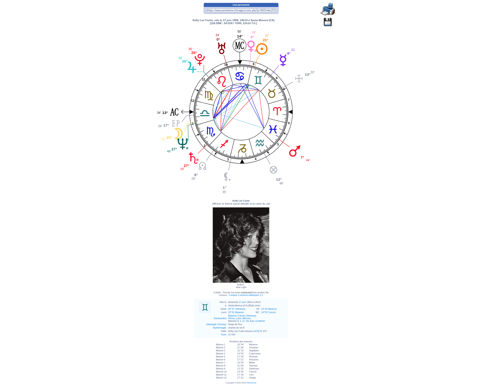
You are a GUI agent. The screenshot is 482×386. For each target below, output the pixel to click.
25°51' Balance (236, 312)
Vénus (231, 318)
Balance (232, 315)
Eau (252, 321)
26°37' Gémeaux (236, 309)
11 (243, 321)
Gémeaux (251, 315)
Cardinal (260, 321)
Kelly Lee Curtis (241, 202)
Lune (238, 318)
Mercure (246, 318)
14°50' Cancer (268, 312)
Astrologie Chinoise (216, 324)
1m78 (256, 331)
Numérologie (219, 327)
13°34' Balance (269, 309)
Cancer (241, 315)
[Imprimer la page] (327, 9)
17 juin (242, 302)
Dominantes (220, 318)
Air (247, 321)
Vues (223, 334)
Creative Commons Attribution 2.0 (246, 295)
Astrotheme (251, 383)
